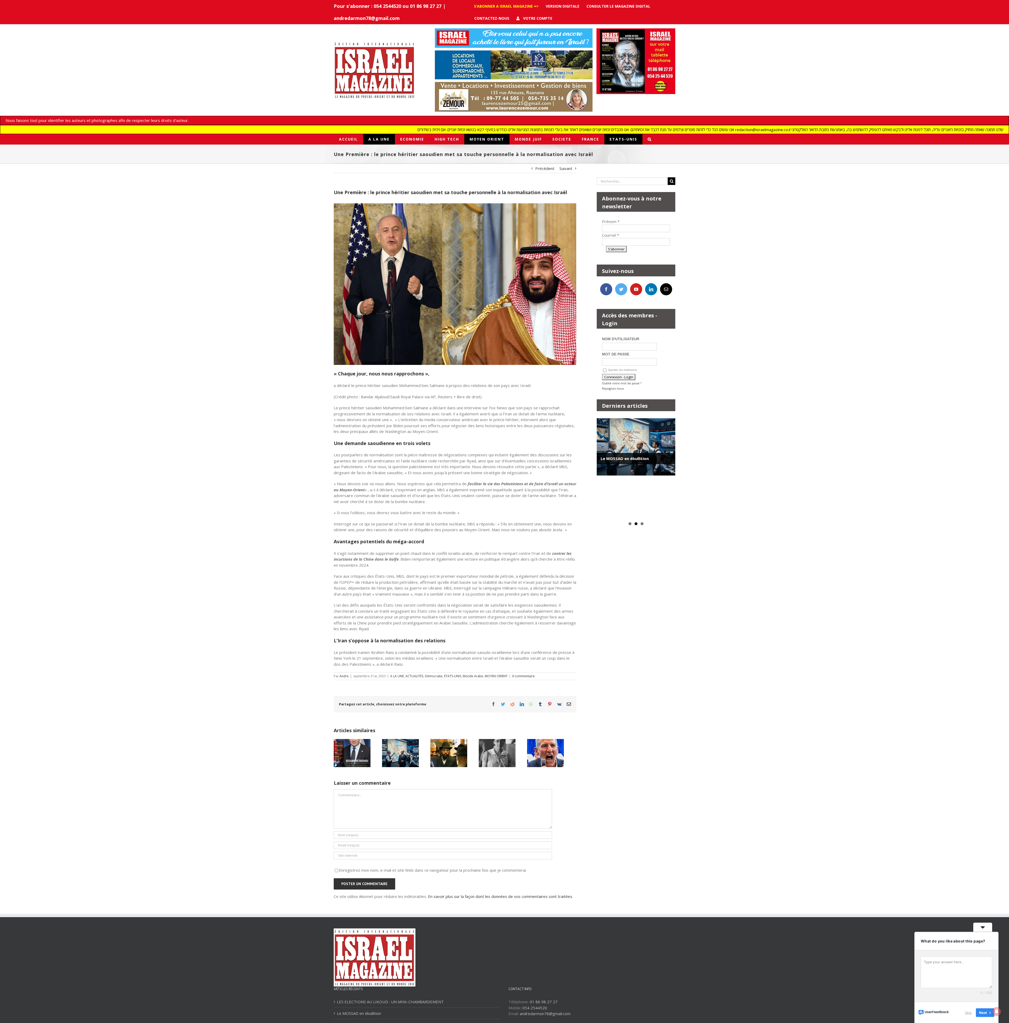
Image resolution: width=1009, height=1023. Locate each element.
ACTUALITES (414, 676)
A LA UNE (397, 676)
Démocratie (433, 676)
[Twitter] (621, 289)
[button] (649, 139)
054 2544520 (534, 1007)
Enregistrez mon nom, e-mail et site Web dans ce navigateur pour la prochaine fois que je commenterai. (433, 870)
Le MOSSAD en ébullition (625, 458)
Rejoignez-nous (613, 388)
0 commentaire (523, 676)
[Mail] (666, 289)
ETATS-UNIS (452, 676)
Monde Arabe (473, 676)
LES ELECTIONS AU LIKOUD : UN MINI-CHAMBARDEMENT (390, 1001)
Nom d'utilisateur (620, 339)
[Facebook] (606, 289)
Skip (968, 1012)
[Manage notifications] (996, 1011)
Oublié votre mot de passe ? (621, 383)
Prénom (611, 221)
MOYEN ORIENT (496, 676)
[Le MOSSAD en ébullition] (636, 447)
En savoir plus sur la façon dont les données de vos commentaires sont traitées (500, 896)
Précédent (544, 168)
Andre (344, 676)
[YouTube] (636, 289)
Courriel (610, 235)
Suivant (565, 168)
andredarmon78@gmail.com (367, 18)
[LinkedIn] (651, 289)
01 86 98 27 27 (544, 1001)
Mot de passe (615, 354)
